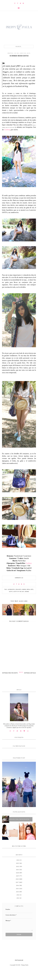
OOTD (32, 589)
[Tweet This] (14, 584)
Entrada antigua (30, 673)
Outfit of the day (18, 591)
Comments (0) (19, 577)
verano (27, 591)
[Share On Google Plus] (19, 584)
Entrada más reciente (10, 673)
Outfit (11, 591)
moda (28, 589)
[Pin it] (22, 584)
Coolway (7, 129)
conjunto (18, 589)
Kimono (24, 589)
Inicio (21, 672)
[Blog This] (24, 584)
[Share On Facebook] (16, 584)
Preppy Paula (24, 965)
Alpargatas (11, 589)
